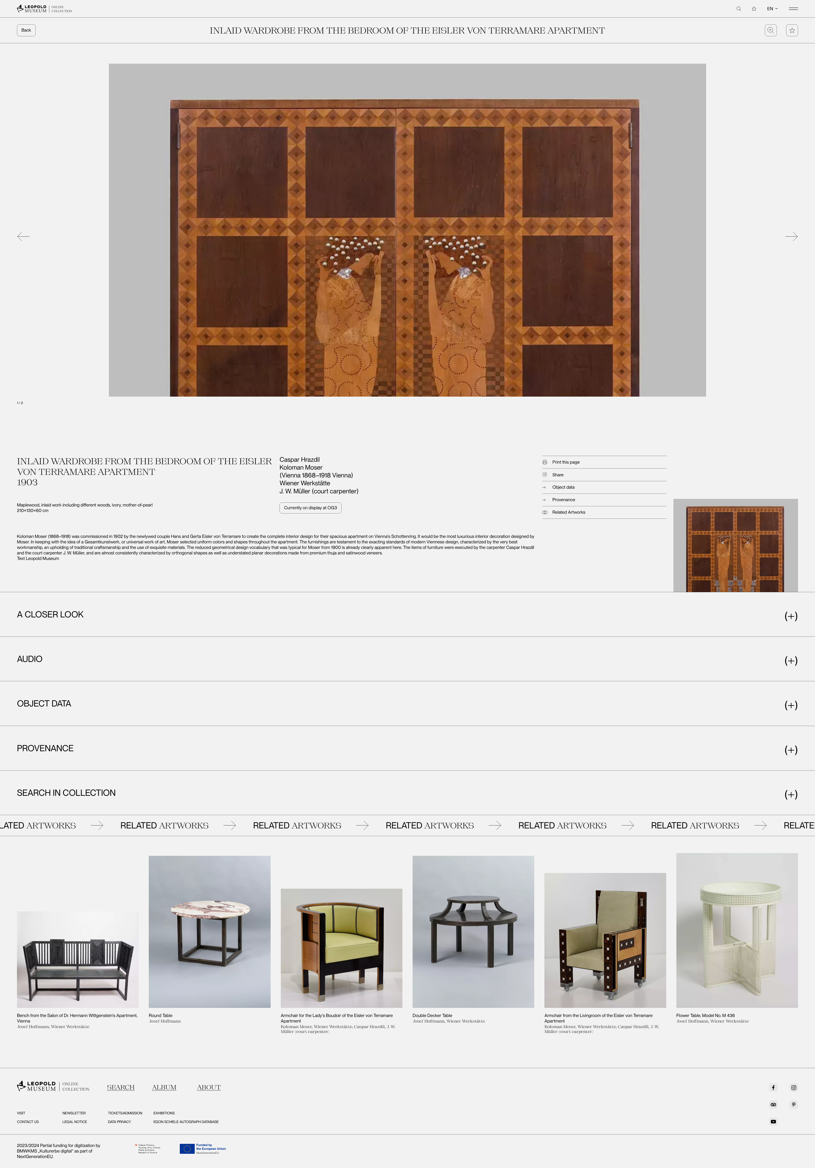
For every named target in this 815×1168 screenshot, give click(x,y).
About (209, 1087)
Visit (21, 1113)
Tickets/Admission (125, 1113)
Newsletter (74, 1113)
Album (164, 1087)
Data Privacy (119, 1122)
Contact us (28, 1122)
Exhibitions (164, 1113)
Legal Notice (74, 1122)
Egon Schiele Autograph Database (186, 1122)
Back (26, 30)
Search (121, 1087)
